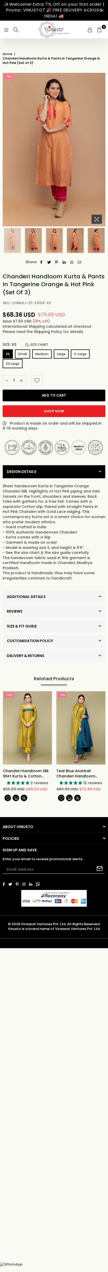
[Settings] (90, 29)
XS (8, 354)
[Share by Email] (80, 262)
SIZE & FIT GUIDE (22, 626)
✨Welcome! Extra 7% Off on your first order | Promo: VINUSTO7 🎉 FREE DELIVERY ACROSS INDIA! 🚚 (54, 10)
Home (7, 54)
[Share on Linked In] (64, 262)
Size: (25, 344)
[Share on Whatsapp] (72, 262)
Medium (41, 354)
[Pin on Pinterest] (57, 262)
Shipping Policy (48, 331)
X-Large (80, 354)
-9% (62, 695)
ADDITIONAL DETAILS (26, 596)
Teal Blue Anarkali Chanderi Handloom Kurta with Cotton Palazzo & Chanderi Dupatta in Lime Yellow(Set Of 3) (75, 774)
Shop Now (54, 411)
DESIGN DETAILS (21, 471)
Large (61, 354)
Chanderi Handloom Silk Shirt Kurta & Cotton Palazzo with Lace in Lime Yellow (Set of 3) (26, 774)
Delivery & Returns (25, 655)
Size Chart (39, 344)
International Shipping (24, 326)
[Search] (15, 29)
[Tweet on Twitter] (49, 262)
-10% (9, 76)
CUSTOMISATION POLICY (30, 640)
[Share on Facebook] (42, 262)
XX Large (12, 363)
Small (22, 354)
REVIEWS (15, 611)
